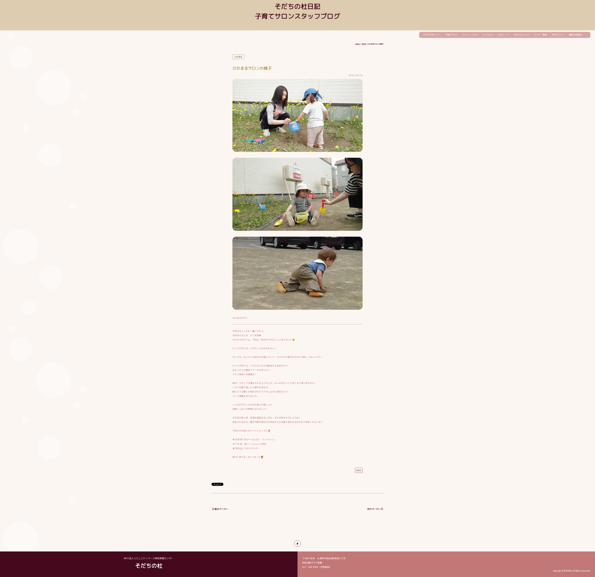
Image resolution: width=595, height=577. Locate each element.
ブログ (363, 44)
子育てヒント (558, 34)
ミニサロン (488, 34)
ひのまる (238, 57)
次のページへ (373, 509)
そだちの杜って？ (432, 34)
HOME (357, 44)
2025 (358, 470)
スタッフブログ (470, 34)
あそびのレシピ (521, 34)
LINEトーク (503, 34)
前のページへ (221, 509)
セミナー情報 (540, 34)
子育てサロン (451, 34)
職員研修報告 (575, 34)
